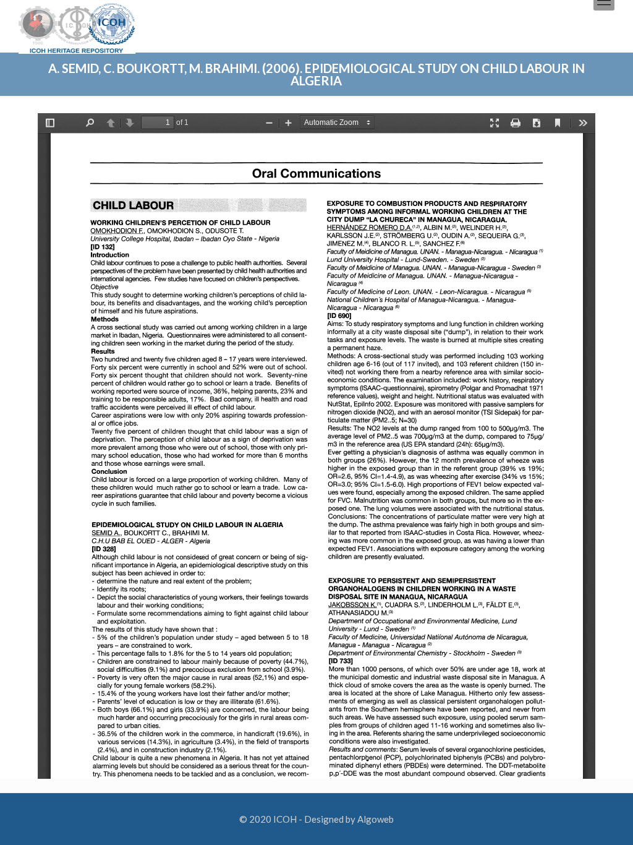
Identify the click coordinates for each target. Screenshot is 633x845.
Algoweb (375, 819)
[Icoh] (77, 27)
